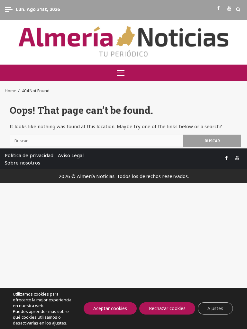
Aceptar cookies (110, 308)
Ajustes (215, 308)
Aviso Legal (71, 155)
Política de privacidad (29, 155)
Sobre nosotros (22, 162)
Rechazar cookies (167, 308)
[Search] (238, 9)
